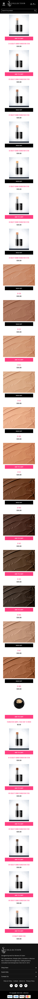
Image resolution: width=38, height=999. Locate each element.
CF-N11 (19, 543)
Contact (15, 981)
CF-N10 (19, 508)
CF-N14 (19, 579)
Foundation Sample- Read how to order (19, 722)
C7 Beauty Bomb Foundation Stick (19, 186)
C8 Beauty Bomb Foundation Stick (19, 222)
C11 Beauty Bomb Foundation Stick (19, 115)
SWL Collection (24, 993)
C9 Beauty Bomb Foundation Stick (19, 258)
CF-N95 (19, 686)
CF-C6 (19, 365)
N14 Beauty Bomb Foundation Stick (19, 865)
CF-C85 (19, 436)
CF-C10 (19, 293)
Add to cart (19, 38)
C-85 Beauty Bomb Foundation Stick (19, 44)
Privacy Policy (30, 981)
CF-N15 (19, 615)
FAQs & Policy (8, 981)
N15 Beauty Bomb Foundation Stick (19, 900)
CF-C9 (19, 472)
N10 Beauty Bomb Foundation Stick (19, 793)
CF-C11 (19, 329)
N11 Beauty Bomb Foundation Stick (19, 829)
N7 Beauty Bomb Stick (19, 936)
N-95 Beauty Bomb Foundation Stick (19, 758)
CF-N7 (19, 650)
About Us (22, 981)
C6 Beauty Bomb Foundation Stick (19, 151)
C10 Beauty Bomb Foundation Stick (19, 79)
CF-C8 (19, 401)
